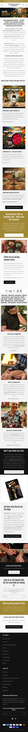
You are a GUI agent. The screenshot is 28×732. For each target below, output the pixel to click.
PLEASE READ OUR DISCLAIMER (9, 645)
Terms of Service (6, 660)
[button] (1, 5)
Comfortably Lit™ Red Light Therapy (11, 678)
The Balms (5, 675)
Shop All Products (7, 684)
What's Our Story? (7, 638)
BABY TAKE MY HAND (13, 398)
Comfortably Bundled (7, 681)
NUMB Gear (5, 687)
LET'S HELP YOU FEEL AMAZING (14, 235)
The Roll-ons (5, 672)
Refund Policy (6, 654)
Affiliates (5, 663)
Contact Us (5, 641)
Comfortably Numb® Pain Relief (12, 729)
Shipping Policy (6, 657)
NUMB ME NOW (14, 572)
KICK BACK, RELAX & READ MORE (14, 472)
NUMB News (5, 690)
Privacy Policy (6, 651)
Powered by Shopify (20, 729)
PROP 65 (4, 648)
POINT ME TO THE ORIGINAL (12, 536)
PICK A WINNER (9, 282)
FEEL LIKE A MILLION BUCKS (14, 207)
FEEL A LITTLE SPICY (7, 121)
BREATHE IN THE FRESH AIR (13, 445)
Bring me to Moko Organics (14, 626)
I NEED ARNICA (13, 350)
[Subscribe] (23, 596)
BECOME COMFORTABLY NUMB (10, 201)
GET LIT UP (5, 162)
